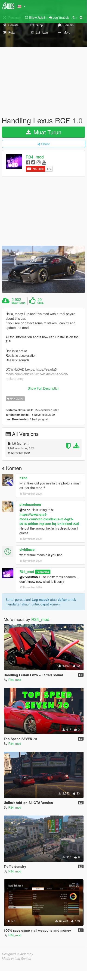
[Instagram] (38, 162)
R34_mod (35, 157)
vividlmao (27, 549)
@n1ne (25, 509)
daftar (62, 599)
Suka (40, 302)
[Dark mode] (74, 17)
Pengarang (43, 572)
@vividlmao (28, 576)
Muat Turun (46, 132)
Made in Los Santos (16, 958)
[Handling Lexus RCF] (43, 269)
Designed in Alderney (17, 954)
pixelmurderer (30, 504)
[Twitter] (33, 162)
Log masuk (40, 599)
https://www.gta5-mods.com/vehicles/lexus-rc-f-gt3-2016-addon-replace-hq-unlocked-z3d (49, 519)
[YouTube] (44, 162)
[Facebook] (28, 162)
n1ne (23, 477)
